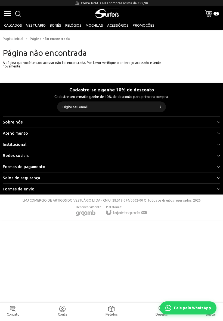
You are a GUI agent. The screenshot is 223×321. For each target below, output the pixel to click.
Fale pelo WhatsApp (192, 308)
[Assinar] (160, 106)
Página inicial (13, 39)
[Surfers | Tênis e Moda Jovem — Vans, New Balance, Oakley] (107, 13)
